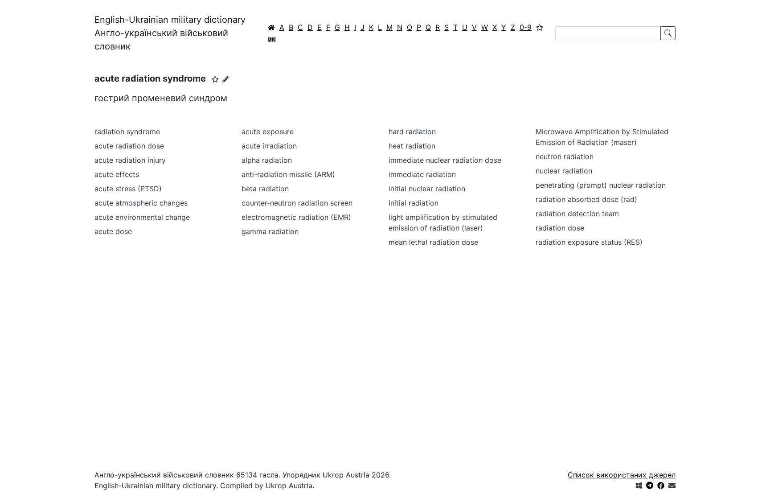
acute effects (116, 174)
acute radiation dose (129, 145)
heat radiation (412, 145)
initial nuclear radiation (427, 188)
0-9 (526, 27)
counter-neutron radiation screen (297, 202)
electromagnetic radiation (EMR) (296, 217)
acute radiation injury (130, 160)
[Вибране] (539, 27)
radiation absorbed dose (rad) (586, 199)
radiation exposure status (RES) (589, 242)
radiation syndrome (127, 131)
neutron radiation (565, 156)
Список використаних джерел (622, 474)
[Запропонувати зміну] (225, 79)
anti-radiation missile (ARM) (288, 174)
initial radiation (413, 202)
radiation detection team (577, 213)
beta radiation (265, 188)
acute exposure (268, 131)
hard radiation (412, 131)
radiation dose (560, 227)
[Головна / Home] (271, 27)
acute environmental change (142, 217)
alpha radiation (267, 160)
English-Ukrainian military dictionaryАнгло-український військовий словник (170, 33)
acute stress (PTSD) (128, 188)
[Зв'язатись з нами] (672, 485)
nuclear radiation (564, 170)
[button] (215, 79)
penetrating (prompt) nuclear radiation (601, 185)
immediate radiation (422, 174)
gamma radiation (270, 231)
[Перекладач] (272, 39)
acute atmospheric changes (141, 202)
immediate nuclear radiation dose (445, 160)
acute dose (113, 231)
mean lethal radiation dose (433, 242)
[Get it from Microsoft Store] (639, 485)
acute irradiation (269, 145)
